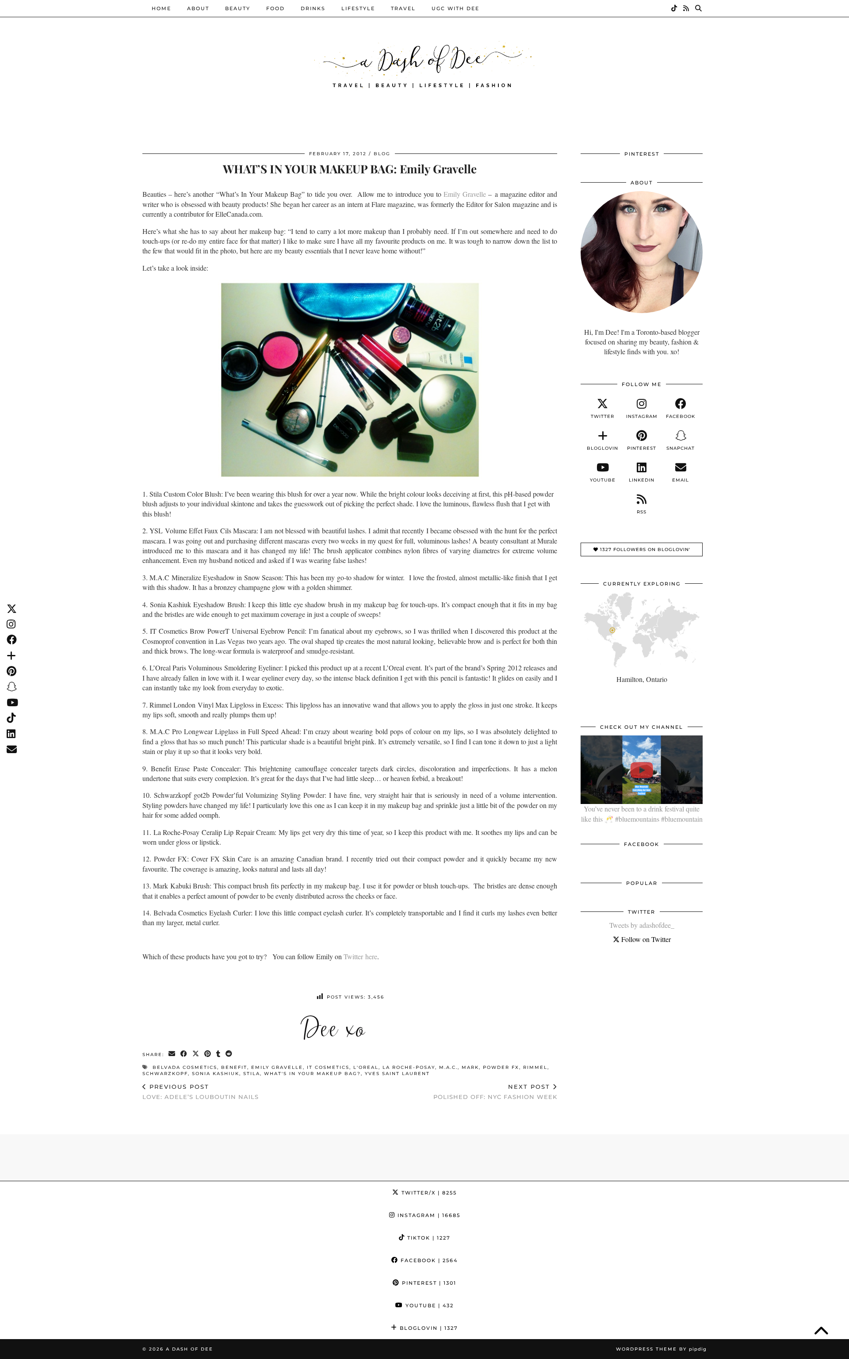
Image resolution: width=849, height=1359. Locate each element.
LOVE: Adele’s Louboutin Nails (200, 1091)
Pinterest (428, 1283)
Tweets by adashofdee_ (641, 925)
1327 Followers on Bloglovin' (644, 549)
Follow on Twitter (645, 939)
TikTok (428, 1238)
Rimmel (535, 1067)
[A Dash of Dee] (424, 63)
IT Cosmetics (328, 1067)
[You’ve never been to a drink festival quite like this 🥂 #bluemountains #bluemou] (642, 769)
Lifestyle (358, 8)
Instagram (427, 1215)
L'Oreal (366, 1067)
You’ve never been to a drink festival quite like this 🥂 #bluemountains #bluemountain (642, 813)
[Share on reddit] (229, 1054)
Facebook (428, 1260)
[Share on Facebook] (184, 1054)
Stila (251, 1073)
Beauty (237, 8)
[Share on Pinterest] (208, 1054)
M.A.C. (448, 1067)
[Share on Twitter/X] (196, 1054)
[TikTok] (674, 8)
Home (161, 8)
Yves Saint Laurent (397, 1073)
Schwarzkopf (165, 1073)
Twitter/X (428, 1193)
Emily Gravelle (465, 194)
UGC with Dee (455, 8)
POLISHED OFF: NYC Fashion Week (495, 1091)
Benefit (234, 1067)
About (198, 8)
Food (275, 8)
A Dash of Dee (189, 1349)
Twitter (353, 956)
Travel (403, 8)
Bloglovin (428, 1328)
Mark (470, 1067)
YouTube (428, 1305)
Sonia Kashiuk (215, 1073)
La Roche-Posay (408, 1067)
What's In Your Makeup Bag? (312, 1073)
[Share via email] (172, 1054)
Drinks (313, 8)
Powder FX (501, 1067)
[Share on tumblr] (218, 1054)
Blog (382, 154)
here (370, 956)
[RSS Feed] (686, 8)
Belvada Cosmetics (185, 1067)
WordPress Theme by (661, 1349)
